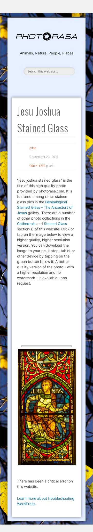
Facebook (46, 82)
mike (32, 148)
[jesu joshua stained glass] (46, 407)
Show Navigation (45, 63)
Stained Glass (55, 223)
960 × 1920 (37, 166)
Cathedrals (26, 223)
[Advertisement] (46, 317)
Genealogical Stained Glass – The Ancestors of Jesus (45, 207)
